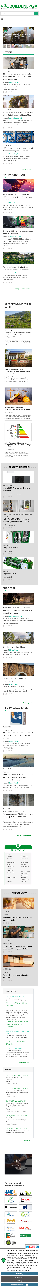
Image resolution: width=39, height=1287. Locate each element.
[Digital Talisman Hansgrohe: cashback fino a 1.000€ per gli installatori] (18, 932)
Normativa (23, 868)
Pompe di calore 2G (11, 548)
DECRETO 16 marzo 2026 (14, 1048)
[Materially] (11, 1207)
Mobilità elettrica (25, 866)
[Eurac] (25, 1228)
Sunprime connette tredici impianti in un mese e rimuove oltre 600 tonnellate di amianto (18, 777)
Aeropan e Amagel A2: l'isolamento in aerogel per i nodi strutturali (18, 815)
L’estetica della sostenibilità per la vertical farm (16, 679)
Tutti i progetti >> (27, 703)
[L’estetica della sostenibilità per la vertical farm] (18, 669)
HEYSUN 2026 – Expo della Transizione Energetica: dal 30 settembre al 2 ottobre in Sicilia (17, 1105)
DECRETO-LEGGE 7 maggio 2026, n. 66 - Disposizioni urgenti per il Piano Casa (17, 1037)
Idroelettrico (24, 856)
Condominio (10, 870)
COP (8, 875)
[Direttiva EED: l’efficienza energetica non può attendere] (18, 222)
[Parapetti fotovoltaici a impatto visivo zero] (18, 961)
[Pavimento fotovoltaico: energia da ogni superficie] (18, 903)
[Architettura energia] (11, 1221)
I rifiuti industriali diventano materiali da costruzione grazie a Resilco (18, 149)
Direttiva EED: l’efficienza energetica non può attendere (18, 232)
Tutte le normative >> (26, 1062)
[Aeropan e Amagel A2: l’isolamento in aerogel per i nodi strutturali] (18, 800)
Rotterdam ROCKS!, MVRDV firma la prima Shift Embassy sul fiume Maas (18, 113)
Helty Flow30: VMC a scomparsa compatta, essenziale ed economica (17, 520)
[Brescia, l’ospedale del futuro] (18, 638)
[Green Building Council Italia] (11, 1242)
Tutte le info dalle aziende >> (24, 835)
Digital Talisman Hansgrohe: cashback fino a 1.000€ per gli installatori (18, 947)
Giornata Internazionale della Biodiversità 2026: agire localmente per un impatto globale (18, 332)
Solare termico (24, 873)
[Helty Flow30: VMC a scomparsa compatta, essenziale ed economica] (18, 506)
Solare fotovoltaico (25, 871)
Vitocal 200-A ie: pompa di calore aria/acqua (16, 489)
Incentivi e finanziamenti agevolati (24, 862)
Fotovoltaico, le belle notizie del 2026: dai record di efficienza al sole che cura (17, 197)
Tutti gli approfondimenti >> (24, 288)
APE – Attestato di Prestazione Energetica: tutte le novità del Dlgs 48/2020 (18, 444)
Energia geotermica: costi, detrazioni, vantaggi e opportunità (17, 370)
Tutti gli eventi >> (28, 1140)
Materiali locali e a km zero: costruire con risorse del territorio (17, 408)
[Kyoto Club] (11, 1214)
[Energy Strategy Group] (11, 1200)
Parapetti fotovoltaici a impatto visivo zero (16, 976)
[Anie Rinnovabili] (11, 1193)
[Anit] (25, 1193)
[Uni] (25, 1207)
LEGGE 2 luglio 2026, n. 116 (15, 997)
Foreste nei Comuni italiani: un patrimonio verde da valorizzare (16, 268)
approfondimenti (10, 31)
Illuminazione (24, 858)
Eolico (22, 854)
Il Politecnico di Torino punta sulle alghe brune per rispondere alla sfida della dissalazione (17, 76)
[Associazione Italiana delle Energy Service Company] (25, 1221)
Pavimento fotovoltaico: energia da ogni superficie (17, 918)
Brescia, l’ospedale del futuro (14, 647)
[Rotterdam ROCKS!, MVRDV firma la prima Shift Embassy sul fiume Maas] (18, 101)
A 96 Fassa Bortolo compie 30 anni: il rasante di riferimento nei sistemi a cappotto (18, 735)
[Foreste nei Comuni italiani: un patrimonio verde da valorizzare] (18, 258)
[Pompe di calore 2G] (18, 537)
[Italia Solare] (11, 1228)
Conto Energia (10, 872)
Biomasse (9, 858)
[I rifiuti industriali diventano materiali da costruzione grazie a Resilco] (18, 137)
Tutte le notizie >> (27, 169)
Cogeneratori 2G (10, 574)
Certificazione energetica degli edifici (11, 862)
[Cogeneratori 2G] (18, 563)
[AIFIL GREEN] (25, 1235)
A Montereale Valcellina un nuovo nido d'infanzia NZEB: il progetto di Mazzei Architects (17, 610)
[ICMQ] (25, 1200)
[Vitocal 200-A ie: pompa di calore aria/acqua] (18, 477)
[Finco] (11, 1235)
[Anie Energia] (25, 1214)
